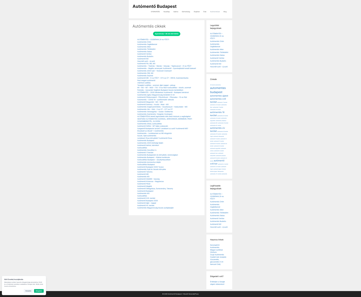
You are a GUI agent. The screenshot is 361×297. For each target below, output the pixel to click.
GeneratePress (194, 294)
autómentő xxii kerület (215, 166)
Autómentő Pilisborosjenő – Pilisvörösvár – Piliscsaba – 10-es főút (162, 97)
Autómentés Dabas (144, 52)
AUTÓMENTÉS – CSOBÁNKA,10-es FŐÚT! (153, 39)
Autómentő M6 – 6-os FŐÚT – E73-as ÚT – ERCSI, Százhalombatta (162, 78)
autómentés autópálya (221, 120)
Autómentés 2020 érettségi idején (150, 143)
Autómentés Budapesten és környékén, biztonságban (157, 155)
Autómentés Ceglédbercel (147, 44)
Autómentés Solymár (145, 76)
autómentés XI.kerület (223, 123)
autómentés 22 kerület (215, 118)
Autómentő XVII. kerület (146, 198)
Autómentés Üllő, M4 (145, 73)
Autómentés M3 (143, 177)
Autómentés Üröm (144, 42)
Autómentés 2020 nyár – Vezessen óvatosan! (154, 71)
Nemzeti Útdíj (215, 264)
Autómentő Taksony (144, 172)
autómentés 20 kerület (222, 115)
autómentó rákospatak (218, 136)
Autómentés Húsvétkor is (146, 150)
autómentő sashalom (221, 155)
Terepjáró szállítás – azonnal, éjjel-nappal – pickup (156, 85)
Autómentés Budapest (145, 140)
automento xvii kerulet (215, 104)
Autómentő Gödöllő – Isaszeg (148, 179)
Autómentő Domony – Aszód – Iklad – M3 (153, 104)
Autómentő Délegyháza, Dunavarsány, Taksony (155, 189)
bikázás (224, 169)
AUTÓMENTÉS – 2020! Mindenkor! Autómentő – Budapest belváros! (163, 92)
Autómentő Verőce (144, 54)
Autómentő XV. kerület (145, 205)
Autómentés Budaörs (145, 56)
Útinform (213, 252)
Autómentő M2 (143, 59)
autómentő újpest (217, 169)
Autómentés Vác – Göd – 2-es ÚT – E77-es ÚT (155, 109)
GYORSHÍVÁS (155, 12)
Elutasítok (28, 291)
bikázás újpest (213, 171)
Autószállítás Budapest (146, 164)
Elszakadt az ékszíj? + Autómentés (150, 131)
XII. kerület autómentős (221, 174)
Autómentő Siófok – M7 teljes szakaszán (152, 126)
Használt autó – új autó (146, 61)
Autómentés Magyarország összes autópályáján (155, 208)
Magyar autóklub (216, 250)
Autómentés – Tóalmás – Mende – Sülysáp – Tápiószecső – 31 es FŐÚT (164, 66)
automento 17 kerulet (222, 102)
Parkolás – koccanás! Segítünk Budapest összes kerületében (160, 90)
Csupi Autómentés (217, 255)
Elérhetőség (186, 12)
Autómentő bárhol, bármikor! (148, 145)
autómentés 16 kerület (215, 109)
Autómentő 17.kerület (145, 152)
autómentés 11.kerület (218, 107)
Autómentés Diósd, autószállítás (149, 124)
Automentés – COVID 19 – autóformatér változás (155, 100)
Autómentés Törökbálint (146, 49)
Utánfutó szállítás (144, 83)
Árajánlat (197, 12)
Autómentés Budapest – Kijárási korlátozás (153, 157)
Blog (225, 12)
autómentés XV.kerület (222, 131)
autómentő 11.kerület (215, 138)
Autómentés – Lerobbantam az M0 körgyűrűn (154, 133)
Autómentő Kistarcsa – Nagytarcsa (150, 181)
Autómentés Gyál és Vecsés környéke (151, 169)
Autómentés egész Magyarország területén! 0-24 (156, 95)
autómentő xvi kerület (223, 164)
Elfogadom (39, 291)
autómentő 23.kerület (219, 146)
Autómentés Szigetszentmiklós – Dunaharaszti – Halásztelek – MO (162, 107)
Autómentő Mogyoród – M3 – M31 (150, 102)
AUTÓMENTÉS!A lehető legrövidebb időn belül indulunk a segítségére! (164, 116)
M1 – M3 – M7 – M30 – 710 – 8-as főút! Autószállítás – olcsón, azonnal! (164, 88)
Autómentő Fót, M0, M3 (146, 63)
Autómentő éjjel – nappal (146, 203)
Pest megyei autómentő (146, 80)
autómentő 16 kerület (215, 143)
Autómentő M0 (143, 174)
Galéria (175, 12)
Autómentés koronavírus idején (149, 162)
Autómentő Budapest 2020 (147, 201)
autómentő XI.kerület (215, 158)
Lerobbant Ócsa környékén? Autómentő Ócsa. (154, 138)
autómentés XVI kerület (215, 134)
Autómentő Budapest (155, 6)
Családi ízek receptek (218, 257)
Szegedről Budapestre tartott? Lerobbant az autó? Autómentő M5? (162, 128)
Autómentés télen (144, 47)
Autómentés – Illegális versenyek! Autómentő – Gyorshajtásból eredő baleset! (166, 68)
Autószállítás (142, 148)
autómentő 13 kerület (219, 141)
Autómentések (215, 12)
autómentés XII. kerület (215, 125)
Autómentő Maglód (144, 186)
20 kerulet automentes (215, 85)
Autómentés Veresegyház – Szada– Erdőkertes (155, 112)
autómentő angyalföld (215, 148)
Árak (204, 12)
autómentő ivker (214, 153)
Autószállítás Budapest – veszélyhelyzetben (154, 160)
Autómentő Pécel (143, 184)
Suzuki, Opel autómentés (146, 136)
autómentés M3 (213, 123)
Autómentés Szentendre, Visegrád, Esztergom (154, 114)
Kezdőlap (167, 12)
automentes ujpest (219, 95)
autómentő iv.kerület (219, 150)
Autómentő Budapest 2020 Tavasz (150, 167)
